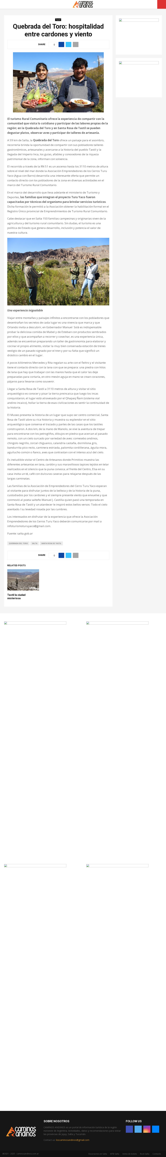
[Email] (155, 1129)
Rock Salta (144, 1153)
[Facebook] (129, 1129)
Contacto (157, 1153)
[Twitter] (138, 1129)
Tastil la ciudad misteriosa (16, 596)
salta (34, 543)
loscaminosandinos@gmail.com (72, 1139)
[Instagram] (146, 1129)
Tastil (58, 20)
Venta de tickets (129, 1153)
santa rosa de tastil (51, 543)
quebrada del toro (18, 543)
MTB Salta (114, 1153)
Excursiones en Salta (98, 1153)
